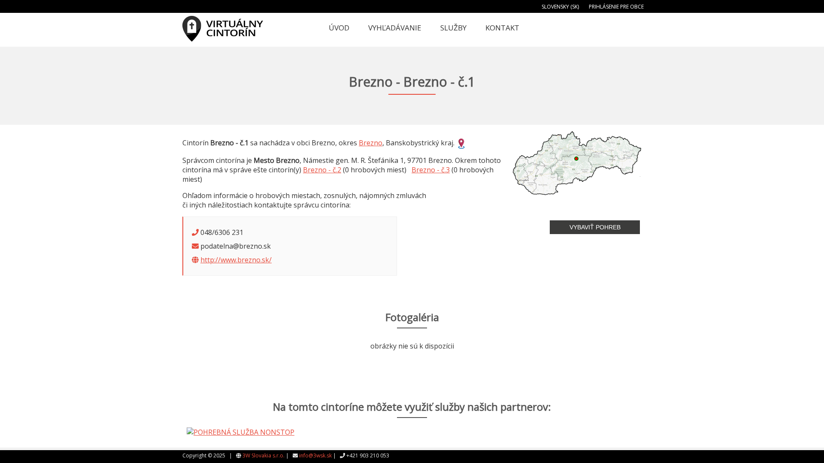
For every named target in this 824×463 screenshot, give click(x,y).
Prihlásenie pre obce (616, 6)
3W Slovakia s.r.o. (263, 455)
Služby (453, 28)
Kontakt (502, 28)
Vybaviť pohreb (595, 227)
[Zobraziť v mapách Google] (461, 142)
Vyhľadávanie (394, 28)
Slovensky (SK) (560, 6)
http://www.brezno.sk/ (236, 260)
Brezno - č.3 (431, 169)
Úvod (339, 28)
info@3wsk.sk (315, 455)
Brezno (370, 142)
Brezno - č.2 (322, 169)
